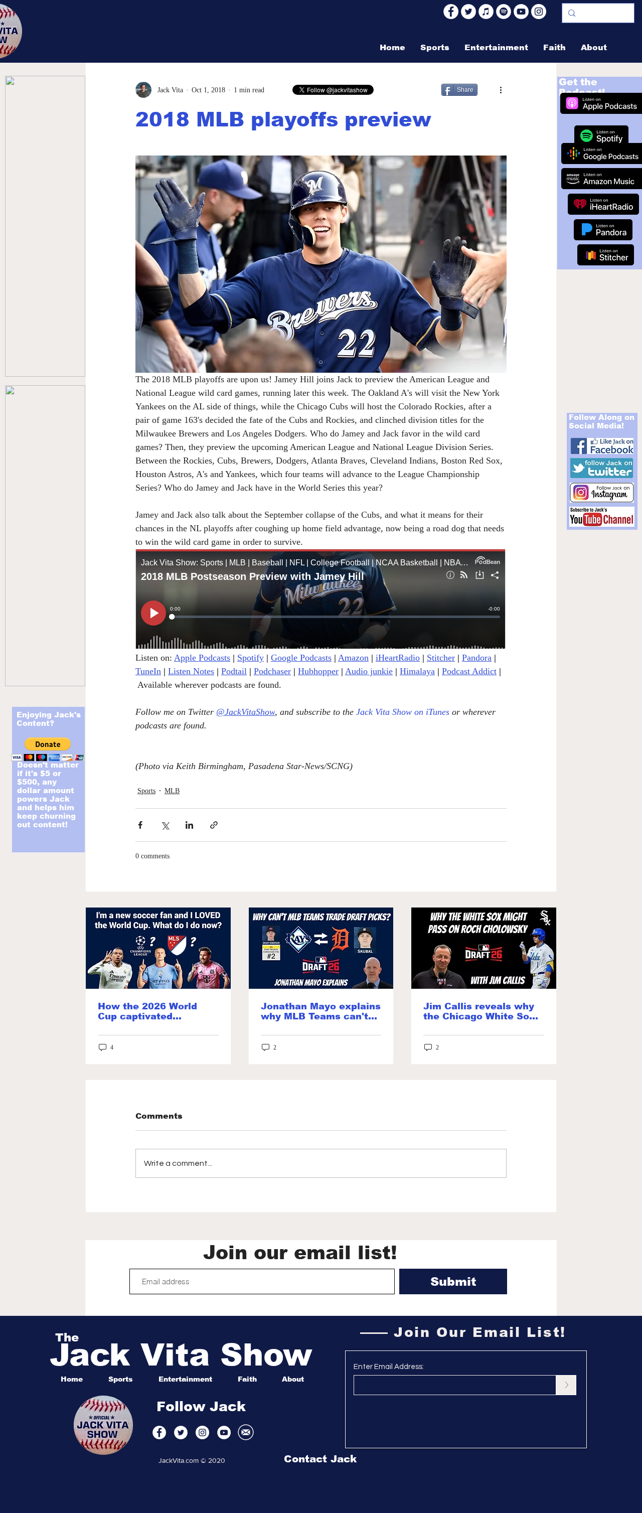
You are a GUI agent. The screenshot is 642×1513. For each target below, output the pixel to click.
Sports (146, 791)
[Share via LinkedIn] (189, 825)
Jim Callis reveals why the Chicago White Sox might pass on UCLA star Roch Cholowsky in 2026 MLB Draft (481, 1011)
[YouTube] (521, 11)
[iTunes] (486, 11)
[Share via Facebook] (140, 825)
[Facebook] (450, 11)
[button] (48, 749)
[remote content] (321, 600)
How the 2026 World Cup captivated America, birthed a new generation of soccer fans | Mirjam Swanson (155, 1011)
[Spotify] (503, 11)
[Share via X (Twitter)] (165, 825)
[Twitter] (468, 11)
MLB (172, 791)
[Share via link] (214, 825)
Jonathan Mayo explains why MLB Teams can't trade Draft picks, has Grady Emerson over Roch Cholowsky (321, 1011)
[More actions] (501, 90)
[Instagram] (538, 11)
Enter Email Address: (389, 1367)
